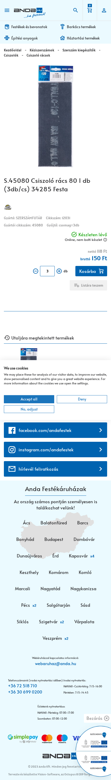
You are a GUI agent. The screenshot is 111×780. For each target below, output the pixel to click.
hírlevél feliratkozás (38, 469)
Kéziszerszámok (42, 50)
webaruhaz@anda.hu (55, 663)
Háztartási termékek (83, 38)
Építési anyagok (24, 38)
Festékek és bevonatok (29, 26)
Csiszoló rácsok (38, 55)
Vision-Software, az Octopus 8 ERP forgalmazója (70, 774)
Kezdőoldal (12, 50)
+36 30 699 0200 (25, 692)
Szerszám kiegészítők (79, 50)
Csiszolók (11, 55)
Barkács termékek (81, 26)
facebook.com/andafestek (45, 430)
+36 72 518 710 (22, 685)
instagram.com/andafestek (46, 449)
